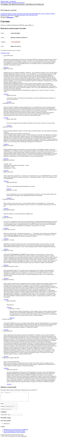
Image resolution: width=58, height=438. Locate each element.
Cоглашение (12, 1)
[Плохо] (10, 25)
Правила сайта (4, 2)
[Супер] (21, 25)
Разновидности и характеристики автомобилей (16, 429)
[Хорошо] (20, 25)
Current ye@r (4, 414)
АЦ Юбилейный (34, 13)
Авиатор (14, 13)
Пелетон (53, 13)
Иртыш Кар (4, 15)
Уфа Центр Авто (33, 15)
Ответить (6, 67)
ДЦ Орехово (26, 13)
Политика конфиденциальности (16, 2)
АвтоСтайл (20, 13)
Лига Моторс (8, 13)
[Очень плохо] (4, 25)
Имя (2, 403)
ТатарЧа (3, 13)
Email (2, 406)
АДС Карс (16, 15)
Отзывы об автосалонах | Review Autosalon (22, 4)
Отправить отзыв (5, 53)
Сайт (2, 409)
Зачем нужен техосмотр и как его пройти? (14, 432)
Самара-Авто (10, 15)
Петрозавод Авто (24, 15)
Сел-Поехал (47, 13)
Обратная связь (4, 1)
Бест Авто (41, 13)
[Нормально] (16, 25)
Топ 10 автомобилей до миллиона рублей (14, 430)
